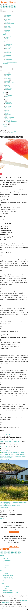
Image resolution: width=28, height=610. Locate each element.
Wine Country (8, 47)
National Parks (8, 52)
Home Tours (7, 22)
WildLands (7, 45)
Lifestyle (4, 34)
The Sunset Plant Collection (10, 579)
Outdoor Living (8, 30)
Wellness (7, 37)
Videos (6, 40)
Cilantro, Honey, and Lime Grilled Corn (10, 441)
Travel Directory (8, 44)
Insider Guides (8, 42)
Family (6, 38)
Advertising (6, 586)
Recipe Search (8, 15)
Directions (9, 435)
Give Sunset (5, 64)
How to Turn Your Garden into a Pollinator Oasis (10, 509)
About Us (5, 573)
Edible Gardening (8, 31)
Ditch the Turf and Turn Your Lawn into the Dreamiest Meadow (13, 502)
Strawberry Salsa (4, 446)
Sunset (2, 555)
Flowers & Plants (8, 29)
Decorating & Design (9, 23)
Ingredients (3, 435)
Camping (7, 51)
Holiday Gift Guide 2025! (10, 58)
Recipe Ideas (8, 16)
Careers (5, 588)
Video (4, 567)
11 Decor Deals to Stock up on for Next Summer (10, 505)
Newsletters (5, 63)
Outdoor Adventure (9, 49)
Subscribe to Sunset (8, 575)
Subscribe (5, 126)
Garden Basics (8, 24)
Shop (4, 56)
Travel (4, 41)
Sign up (2, 518)
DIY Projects (7, 26)
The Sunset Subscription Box (11, 62)
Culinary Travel (8, 55)
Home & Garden (6, 20)
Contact (2, 583)
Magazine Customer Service (8, 128)
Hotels (6, 53)
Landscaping (8, 27)
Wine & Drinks (8, 19)
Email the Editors (7, 590)
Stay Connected (3, 130)
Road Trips (7, 48)
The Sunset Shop (8, 59)
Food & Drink (5, 13)
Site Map (5, 580)
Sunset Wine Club (8, 60)
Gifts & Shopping (8, 35)
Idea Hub (4, 33)
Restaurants (7, 18)
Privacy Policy (6, 602)
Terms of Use (23, 600)
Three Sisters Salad (5, 445)
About (1, 570)
